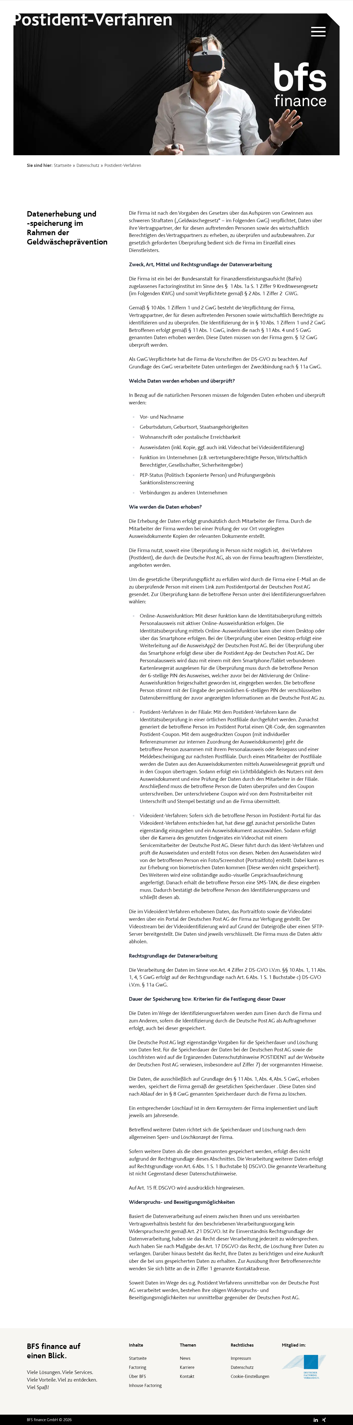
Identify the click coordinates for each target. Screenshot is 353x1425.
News (185, 1358)
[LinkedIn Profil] (316, 1420)
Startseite (62, 165)
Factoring (137, 1367)
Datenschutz (87, 165)
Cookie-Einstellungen (250, 1376)
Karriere (187, 1367)
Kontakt (187, 1376)
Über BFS (137, 1376)
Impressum (241, 1358)
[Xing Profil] (324, 1420)
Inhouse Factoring (145, 1385)
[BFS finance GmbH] (300, 84)
